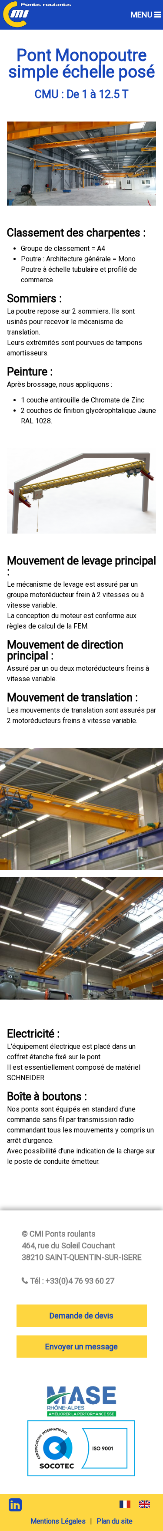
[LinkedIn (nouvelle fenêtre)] (15, 1505)
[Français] (125, 1506)
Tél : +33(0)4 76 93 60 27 (72, 1280)
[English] (144, 1506)
